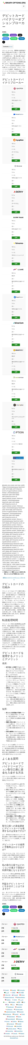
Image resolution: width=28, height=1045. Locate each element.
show (10, 46)
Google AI (5, 38)
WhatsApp (14, 38)
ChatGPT (5, 35)
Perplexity (13, 35)
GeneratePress (14, 1038)
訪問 (15, 931)
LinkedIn (21, 38)
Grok (20, 35)
